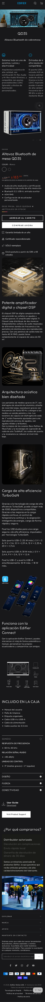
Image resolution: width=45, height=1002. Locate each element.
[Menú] (3, 3)
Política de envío (24, 997)
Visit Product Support (16, 814)
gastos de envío (10, 180)
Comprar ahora (22, 225)
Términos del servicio (33, 993)
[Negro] (9, 169)
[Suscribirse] (38, 956)
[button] (35, 3)
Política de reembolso (32, 990)
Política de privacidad (15, 993)
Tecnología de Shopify (13, 990)
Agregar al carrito (22, 218)
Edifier (5, 149)
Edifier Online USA (17, 985)
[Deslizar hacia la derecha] (40, 140)
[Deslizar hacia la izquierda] (33, 140)
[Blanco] (4, 169)
